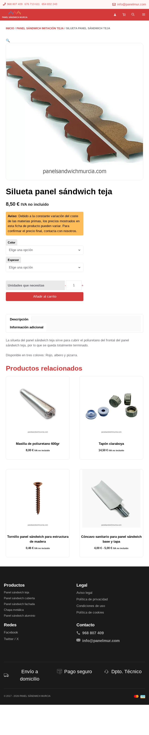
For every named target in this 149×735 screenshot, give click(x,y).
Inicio (10, 28)
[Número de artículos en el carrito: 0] (124, 14)
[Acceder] (115, 14)
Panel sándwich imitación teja (40, 28)
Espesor (13, 260)
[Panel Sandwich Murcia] (14, 15)
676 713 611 (32, 4)
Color (11, 242)
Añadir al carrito (44, 296)
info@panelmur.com (131, 4)
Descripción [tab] (19, 319)
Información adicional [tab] (26, 327)
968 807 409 (15, 4)
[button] (133, 15)
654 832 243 (49, 4)
